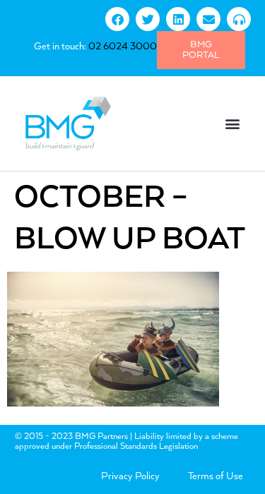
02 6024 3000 (122, 46)
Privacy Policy (130, 476)
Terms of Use (215, 476)
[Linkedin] (178, 19)
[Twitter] (148, 19)
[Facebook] (117, 19)
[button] (232, 123)
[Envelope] (208, 19)
